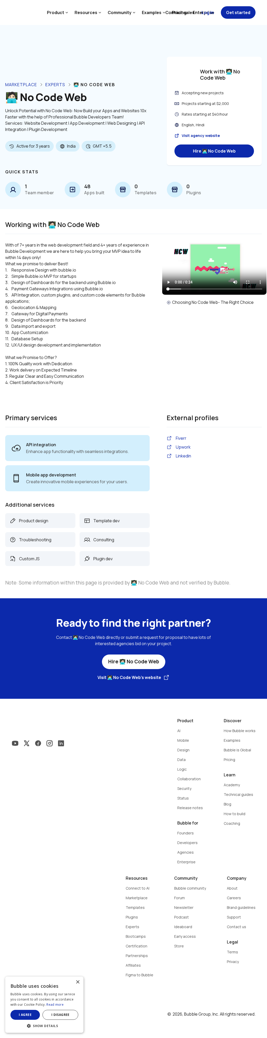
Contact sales (180, 12)
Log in (208, 12)
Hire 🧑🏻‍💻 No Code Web (214, 151)
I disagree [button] (60, 1014)
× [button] (78, 982)
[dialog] (44, 1005)
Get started (238, 12)
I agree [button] (25, 1014)
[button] (44, 1025)
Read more (55, 1004)
